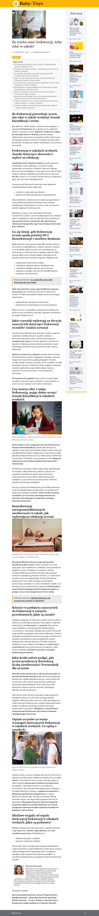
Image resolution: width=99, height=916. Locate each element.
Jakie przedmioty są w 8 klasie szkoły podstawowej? (76, 54)
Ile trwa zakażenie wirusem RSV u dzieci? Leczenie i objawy (76, 380)
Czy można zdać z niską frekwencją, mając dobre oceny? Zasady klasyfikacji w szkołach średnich (37, 84)
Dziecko (16, 57)
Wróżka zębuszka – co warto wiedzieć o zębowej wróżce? (35, 900)
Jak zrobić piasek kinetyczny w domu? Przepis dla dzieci (34, 895)
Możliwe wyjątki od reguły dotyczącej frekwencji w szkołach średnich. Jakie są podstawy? (36, 107)
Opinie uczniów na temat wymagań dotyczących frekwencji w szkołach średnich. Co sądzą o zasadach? (36, 102)
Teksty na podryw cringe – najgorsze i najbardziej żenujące (76, 78)
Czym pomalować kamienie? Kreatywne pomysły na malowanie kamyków (74, 301)
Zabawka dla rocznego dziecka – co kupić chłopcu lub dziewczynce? (75, 224)
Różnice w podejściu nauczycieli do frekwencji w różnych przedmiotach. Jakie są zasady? (34, 93)
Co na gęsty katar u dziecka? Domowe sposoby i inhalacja (76, 104)
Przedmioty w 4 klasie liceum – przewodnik (76, 249)
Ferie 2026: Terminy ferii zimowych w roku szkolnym (75, 175)
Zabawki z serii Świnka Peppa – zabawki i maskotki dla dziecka (76, 150)
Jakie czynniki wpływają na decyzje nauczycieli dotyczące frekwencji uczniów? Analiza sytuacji (35, 79)
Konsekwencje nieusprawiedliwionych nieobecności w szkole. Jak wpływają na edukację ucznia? (36, 88)
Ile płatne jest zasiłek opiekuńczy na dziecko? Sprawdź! (34, 903)
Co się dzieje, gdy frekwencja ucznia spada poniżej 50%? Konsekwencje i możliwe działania (34, 75)
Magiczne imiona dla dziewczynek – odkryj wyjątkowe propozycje (76, 328)
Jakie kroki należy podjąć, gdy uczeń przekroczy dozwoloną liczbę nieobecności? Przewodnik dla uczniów (36, 97)
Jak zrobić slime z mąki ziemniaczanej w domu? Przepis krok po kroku (76, 354)
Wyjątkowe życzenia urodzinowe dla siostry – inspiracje (76, 273)
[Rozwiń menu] (53, 4)
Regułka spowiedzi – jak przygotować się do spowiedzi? (34, 898)
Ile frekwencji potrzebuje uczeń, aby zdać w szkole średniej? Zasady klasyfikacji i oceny (35, 66)
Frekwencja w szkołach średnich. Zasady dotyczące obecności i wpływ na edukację (36, 70)
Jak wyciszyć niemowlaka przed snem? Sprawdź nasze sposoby (75, 31)
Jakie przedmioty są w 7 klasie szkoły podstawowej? (76, 127)
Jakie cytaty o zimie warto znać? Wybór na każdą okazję (76, 199)
